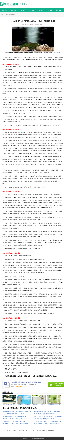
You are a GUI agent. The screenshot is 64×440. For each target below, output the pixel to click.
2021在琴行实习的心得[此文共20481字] (44, 414)
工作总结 (13, 10)
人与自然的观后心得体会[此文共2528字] (14, 421)
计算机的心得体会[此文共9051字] (45, 430)
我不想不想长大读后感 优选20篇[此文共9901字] (47, 411)
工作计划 (4, 10)
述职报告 (22, 10)
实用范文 (58, 10)
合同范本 (49, 10)
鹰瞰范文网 (30, 438)
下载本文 (42, 24)
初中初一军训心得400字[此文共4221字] (14, 419)
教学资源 (31, 10)
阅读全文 (37, 24)
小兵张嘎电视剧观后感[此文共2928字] (13, 414)
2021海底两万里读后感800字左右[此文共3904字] (47, 424)
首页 (7, 14)
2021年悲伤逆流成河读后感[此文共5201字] (15, 416)
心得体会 (23, 4)
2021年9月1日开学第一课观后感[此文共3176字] (16, 424)
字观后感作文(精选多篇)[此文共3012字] (44, 419)
